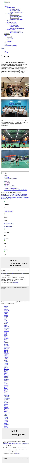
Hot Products (11, 194)
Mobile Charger (16, 197)
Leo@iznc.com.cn (8, 226)
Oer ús (5, 35)
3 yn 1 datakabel (14, 18)
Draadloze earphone (12, 23)
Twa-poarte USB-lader (6, 198)
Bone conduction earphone (17, 28)
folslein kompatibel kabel (16, 19)
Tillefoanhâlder (11, 29)
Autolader (9, 20)
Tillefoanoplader (11, 7)
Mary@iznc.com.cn (9, 223)
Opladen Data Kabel (6, 195)
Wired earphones (11, 22)
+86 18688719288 (8, 211)
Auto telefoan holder (15, 31)
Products (6, 6)
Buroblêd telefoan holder (16, 32)
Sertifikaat (9, 41)
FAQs (5, 44)
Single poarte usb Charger (16, 12)
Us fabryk (9, 37)
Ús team (9, 39)
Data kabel (9, 13)
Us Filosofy (10, 38)
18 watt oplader (25, 197)
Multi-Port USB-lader (17, 195)
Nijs (5, 42)
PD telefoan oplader (15, 10)
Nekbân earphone (14, 26)
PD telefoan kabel (14, 15)
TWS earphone (14, 25)
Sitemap (17, 194)
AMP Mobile (23, 194)
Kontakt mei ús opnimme (10, 45)
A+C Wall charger (15, 9)
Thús (5, 4)
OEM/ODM (7, 34)
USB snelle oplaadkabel (16, 16)
